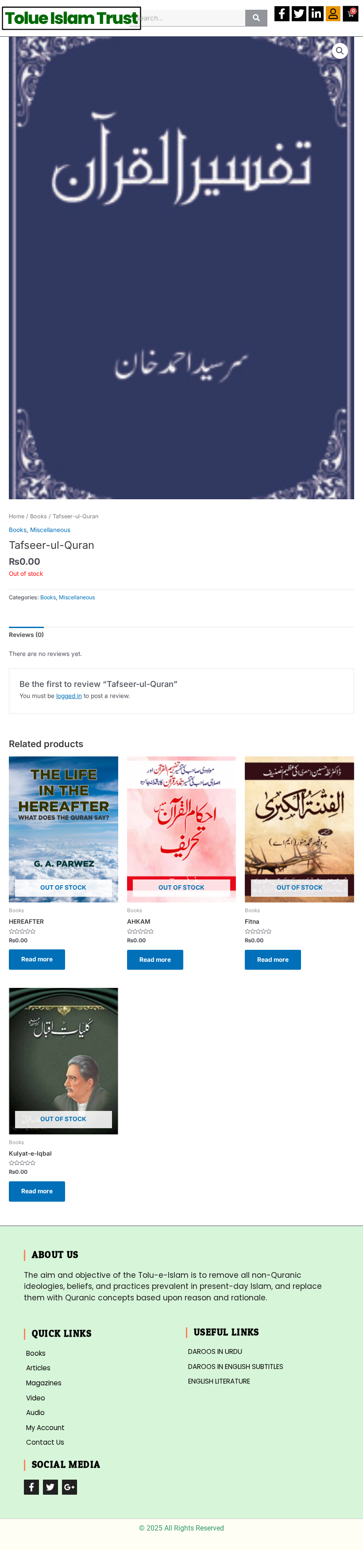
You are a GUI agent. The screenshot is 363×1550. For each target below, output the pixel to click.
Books (38, 516)
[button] (340, 51)
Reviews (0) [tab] (26, 634)
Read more (37, 959)
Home (16, 516)
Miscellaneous (50, 529)
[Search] (256, 18)
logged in (69, 695)
